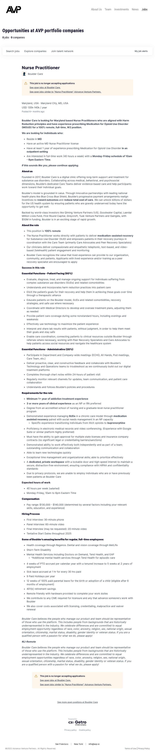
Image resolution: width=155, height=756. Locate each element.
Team (108, 9)
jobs (13, 51)
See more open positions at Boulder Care (77, 702)
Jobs (144, 9)
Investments (121, 9)
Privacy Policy (144, 748)
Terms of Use (130, 748)
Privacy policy (70, 730)
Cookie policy (85, 730)
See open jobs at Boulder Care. (45, 87)
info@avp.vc (94, 744)
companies (35, 51)
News (135, 9)
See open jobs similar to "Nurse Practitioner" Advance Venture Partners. (65, 91)
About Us (96, 9)
